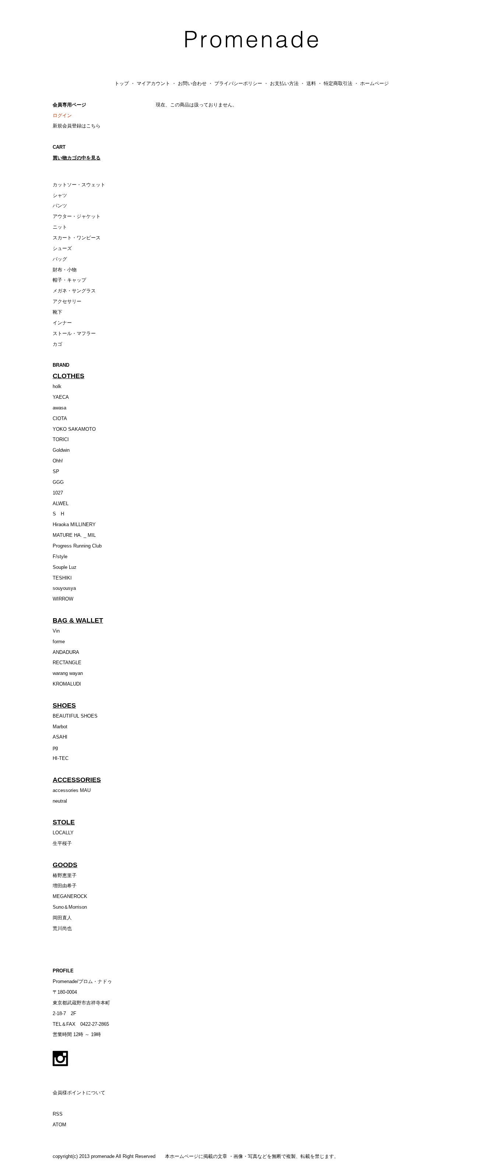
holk (57, 386)
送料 (311, 83)
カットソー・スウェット (79, 184)
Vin (56, 631)
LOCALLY (63, 832)
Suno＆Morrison (70, 907)
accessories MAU (72, 790)
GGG (58, 482)
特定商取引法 (338, 83)
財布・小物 (65, 269)
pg (55, 747)
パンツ (60, 205)
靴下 (57, 312)
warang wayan (68, 673)
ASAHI (60, 737)
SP (56, 471)
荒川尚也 (62, 928)
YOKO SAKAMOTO (74, 429)
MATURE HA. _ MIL (74, 535)
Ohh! (58, 461)
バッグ (60, 259)
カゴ (57, 344)
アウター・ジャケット (77, 216)
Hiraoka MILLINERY (74, 524)
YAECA (61, 397)
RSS (58, 1114)
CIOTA (60, 418)
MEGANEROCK (70, 896)
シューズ (62, 248)
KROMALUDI (67, 684)
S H (58, 514)
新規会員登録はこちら (77, 125)
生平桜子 (62, 843)
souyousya (64, 588)
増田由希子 (65, 885)
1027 (58, 493)
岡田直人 (62, 917)
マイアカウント (153, 83)
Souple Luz (65, 567)
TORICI (61, 439)
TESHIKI (62, 578)
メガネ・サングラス (74, 290)
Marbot (60, 726)
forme (59, 641)
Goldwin (61, 450)
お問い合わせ (192, 83)
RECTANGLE (67, 662)
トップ (122, 83)
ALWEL (60, 503)
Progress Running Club (77, 546)
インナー (62, 322)
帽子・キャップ (69, 280)
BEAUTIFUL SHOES (75, 716)
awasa (59, 408)
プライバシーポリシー (238, 83)
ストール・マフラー (74, 333)
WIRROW (63, 599)
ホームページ (374, 83)
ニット (60, 227)
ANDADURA (66, 652)
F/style (60, 556)
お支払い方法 (284, 83)
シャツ (60, 195)
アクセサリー (67, 301)
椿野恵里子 (65, 875)
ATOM (59, 1124)
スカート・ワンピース (77, 237)
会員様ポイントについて (79, 1092)
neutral (60, 801)
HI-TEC (60, 758)
